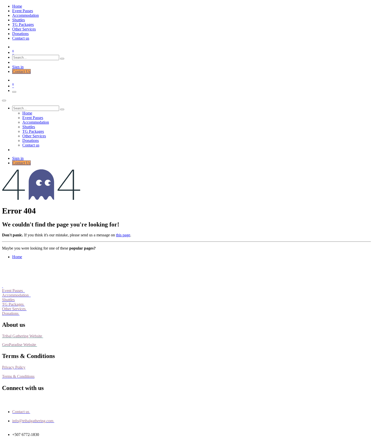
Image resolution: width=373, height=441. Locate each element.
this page (123, 235)
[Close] (4, 100)
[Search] (62, 58)
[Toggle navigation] (14, 92)
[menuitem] (17, 6)
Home (17, 257)
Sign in (18, 67)
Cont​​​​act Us (21, 71)
